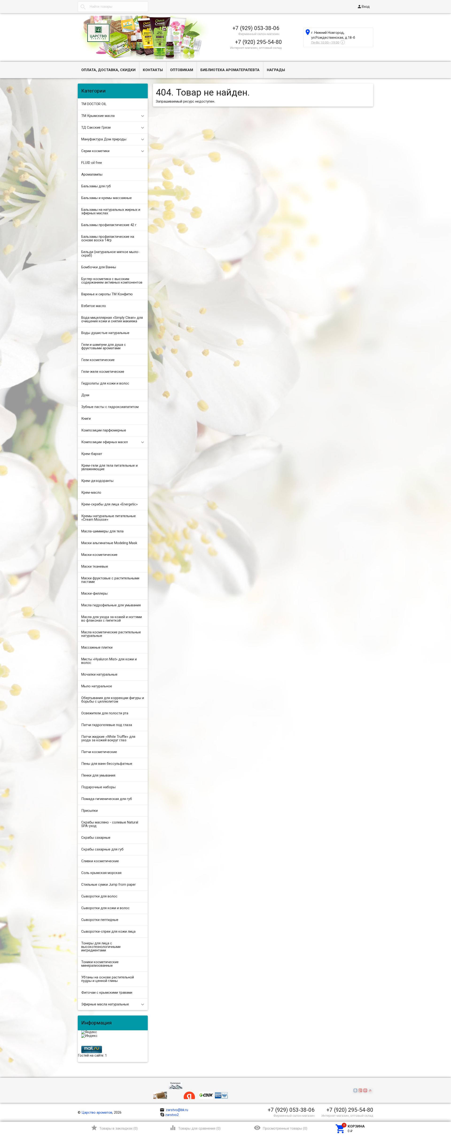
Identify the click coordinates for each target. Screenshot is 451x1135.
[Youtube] (370, 1091)
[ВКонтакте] (356, 1091)
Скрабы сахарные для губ (102, 849)
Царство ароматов (97, 1112)
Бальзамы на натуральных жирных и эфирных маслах (110, 211)
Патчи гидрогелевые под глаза (106, 725)
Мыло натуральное (96, 686)
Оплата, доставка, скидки (108, 70)
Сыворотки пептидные (99, 920)
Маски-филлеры (94, 593)
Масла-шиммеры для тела (102, 531)
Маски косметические (99, 555)
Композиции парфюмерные (103, 430)
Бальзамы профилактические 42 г (108, 225)
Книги (86, 418)
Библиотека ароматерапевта (230, 70)
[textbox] (113, 6)
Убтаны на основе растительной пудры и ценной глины (107, 979)
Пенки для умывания (98, 775)
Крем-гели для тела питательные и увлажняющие (109, 467)
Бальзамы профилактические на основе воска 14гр (107, 238)
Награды (276, 70)
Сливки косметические (100, 861)
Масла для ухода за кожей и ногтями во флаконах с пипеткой (111, 619)
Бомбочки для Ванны (98, 267)
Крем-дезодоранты (97, 481)
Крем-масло (91, 492)
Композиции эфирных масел (104, 442)
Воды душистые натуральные (105, 333)
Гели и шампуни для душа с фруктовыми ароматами (103, 346)
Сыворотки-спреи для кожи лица (108, 931)
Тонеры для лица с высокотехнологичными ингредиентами (101, 946)
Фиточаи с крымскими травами (106, 992)
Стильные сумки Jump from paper (108, 884)
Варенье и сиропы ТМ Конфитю (107, 294)
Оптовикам (181, 70)
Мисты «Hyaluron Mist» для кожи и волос (109, 661)
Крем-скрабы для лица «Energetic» (109, 504)
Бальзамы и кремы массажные (106, 198)
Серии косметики (95, 151)
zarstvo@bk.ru (174, 1110)
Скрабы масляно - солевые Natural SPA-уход (109, 824)
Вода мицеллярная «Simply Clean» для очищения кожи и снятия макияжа (112, 319)
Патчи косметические (99, 752)
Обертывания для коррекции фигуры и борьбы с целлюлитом (112, 700)
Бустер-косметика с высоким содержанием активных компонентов (111, 281)
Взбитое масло (93, 306)
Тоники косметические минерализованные (100, 964)
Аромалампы (91, 174)
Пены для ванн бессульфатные (106, 764)
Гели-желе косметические (102, 371)
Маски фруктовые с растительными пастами (110, 580)
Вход (363, 6)
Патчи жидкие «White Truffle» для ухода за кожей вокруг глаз (108, 738)
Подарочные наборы (98, 787)
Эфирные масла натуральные (105, 1004)
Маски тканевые (94, 566)
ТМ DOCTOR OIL (94, 104)
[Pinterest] (365, 1091)
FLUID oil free (91, 163)
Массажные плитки (97, 647)
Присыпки (89, 810)
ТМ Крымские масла (98, 116)
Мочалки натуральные (99, 674)
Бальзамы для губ (96, 186)
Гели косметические (98, 360)
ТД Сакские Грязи (96, 127)
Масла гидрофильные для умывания (111, 605)
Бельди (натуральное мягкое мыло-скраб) (110, 254)
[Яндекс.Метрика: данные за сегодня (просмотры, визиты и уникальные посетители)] (89, 1032)
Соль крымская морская (101, 873)
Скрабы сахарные (95, 837)
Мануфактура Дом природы (103, 139)
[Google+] (360, 1091)
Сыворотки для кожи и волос (105, 908)
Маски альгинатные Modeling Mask (109, 543)
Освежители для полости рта (104, 713)
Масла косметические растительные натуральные (111, 634)
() (114, 1127)
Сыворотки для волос (99, 896)
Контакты (153, 70)
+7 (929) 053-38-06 (256, 28)
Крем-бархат (91, 454)
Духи (85, 395)
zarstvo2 (172, 1115)
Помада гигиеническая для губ (106, 799)
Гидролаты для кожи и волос (105, 383)
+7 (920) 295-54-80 (258, 42)
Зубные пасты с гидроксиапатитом (110, 407)
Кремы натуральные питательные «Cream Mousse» (108, 518)
